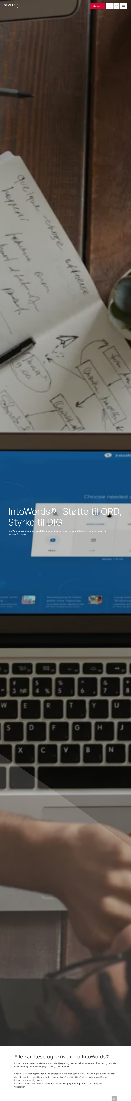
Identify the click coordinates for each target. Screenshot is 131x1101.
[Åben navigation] (123, 6)
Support (97, 6)
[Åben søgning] (109, 6)
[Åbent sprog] (116, 6)
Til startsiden (11, 6)
